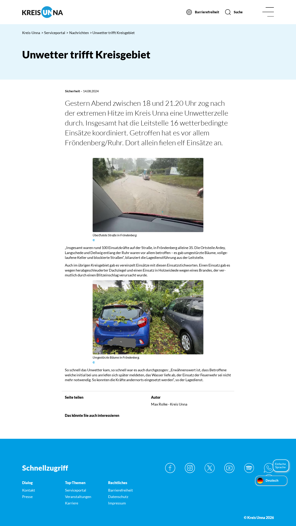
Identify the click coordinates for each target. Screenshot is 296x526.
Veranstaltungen (78, 496)
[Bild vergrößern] (148, 195)
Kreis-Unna (31, 32)
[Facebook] (170, 468)
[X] (210, 468)
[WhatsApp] (269, 468)
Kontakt (28, 490)
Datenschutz (118, 496)
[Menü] (268, 12)
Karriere (71, 503)
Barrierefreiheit (120, 490)
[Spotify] (249, 468)
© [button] (94, 240)
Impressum (117, 503)
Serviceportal (53, 32)
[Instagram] (190, 468)
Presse (27, 496)
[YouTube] (229, 468)
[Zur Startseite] (51, 12)
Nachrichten (77, 32)
